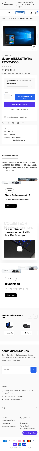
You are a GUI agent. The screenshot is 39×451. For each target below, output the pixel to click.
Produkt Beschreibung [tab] (10, 155)
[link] (7, 3)
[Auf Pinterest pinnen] (18, 123)
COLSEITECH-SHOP (16, 447)
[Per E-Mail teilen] (23, 123)
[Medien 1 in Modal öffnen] (20, 36)
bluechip (6, 55)
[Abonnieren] (33, 370)
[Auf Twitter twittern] (13, 123)
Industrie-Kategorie (18, 140)
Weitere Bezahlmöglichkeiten (19, 109)
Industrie (12, 134)
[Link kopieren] (28, 123)
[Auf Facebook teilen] (8, 123)
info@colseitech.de (16, 399)
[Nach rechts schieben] (35, 36)
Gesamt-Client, (17, 137)
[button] (2, 13)
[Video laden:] (19, 249)
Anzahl (6, 92)
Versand (10, 73)
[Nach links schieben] (4, 36)
